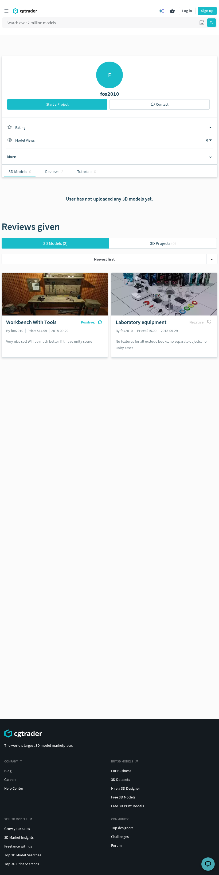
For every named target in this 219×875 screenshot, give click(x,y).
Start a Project (57, 104)
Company (11, 761)
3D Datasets (120, 779)
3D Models (55, 243)
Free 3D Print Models (127, 806)
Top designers (122, 827)
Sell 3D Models (16, 819)
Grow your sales (17, 828)
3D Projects (163, 243)
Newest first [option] (104, 259)
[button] (202, 22)
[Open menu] (6, 11)
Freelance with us (18, 846)
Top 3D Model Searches (22, 855)
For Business (121, 770)
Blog (7, 770)
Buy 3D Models (122, 761)
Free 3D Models (123, 797)
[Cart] (172, 11)
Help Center (13, 788)
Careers (10, 779)
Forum (116, 845)
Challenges (120, 836)
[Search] (211, 22)
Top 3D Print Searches (21, 863)
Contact (162, 104)
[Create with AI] (161, 11)
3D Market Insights (19, 837)
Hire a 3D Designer (125, 788)
